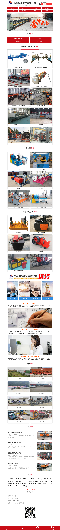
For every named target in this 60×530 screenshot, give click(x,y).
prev (8, 22)
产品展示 (36, 8)
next (51, 22)
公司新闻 (47, 8)
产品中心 (52, 529)
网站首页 (13, 8)
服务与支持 (35, 11)
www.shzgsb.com (15, 500)
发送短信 (37, 529)
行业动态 (13, 11)
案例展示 (24, 11)
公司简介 (24, 8)
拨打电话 (22, 529)
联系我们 (47, 11)
